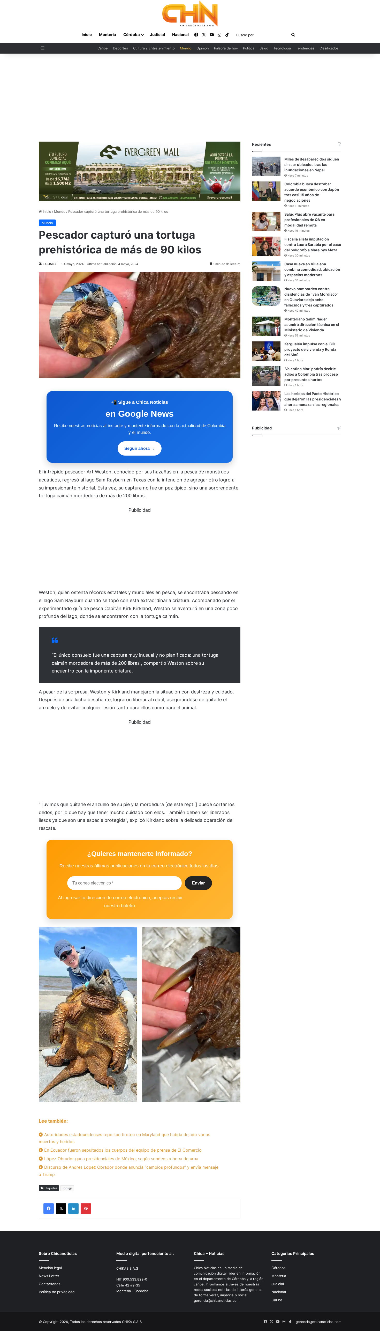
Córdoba (131, 34)
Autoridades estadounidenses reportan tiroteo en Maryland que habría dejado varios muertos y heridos (124, 1138)
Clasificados (329, 48)
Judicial (157, 34)
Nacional (180, 34)
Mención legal (50, 1268)
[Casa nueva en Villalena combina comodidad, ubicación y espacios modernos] (266, 271)
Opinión (202, 48)
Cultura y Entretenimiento (154, 48)
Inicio (87, 34)
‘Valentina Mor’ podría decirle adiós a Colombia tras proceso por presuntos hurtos (311, 374)
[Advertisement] (190, 97)
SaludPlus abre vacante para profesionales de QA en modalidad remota (309, 219)
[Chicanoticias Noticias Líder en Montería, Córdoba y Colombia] (190, 13)
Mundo (185, 48)
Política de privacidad (56, 1292)
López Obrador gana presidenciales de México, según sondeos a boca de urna (120, 1158)
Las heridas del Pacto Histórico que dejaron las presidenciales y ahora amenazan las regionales (312, 399)
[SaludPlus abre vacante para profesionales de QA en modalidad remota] (266, 221)
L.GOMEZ (50, 264)
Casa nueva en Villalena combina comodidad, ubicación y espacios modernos (312, 269)
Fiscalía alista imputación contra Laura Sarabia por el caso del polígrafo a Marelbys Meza (312, 244)
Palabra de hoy (226, 48)
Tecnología (282, 48)
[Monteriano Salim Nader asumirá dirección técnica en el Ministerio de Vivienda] (266, 326)
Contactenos (49, 1284)
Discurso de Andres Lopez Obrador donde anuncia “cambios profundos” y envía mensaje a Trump (128, 1171)
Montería (107, 34)
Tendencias (305, 48)
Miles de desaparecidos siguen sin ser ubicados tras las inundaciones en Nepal (311, 164)
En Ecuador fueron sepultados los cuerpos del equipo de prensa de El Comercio (122, 1150)
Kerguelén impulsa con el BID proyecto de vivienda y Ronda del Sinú (310, 349)
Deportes (120, 48)
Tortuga (67, 1188)
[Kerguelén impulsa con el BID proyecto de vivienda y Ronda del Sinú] (266, 351)
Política (248, 48)
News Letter (49, 1276)
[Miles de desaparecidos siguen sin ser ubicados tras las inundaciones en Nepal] (266, 166)
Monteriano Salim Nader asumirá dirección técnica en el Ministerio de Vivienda (311, 324)
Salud (264, 48)
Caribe (102, 48)
